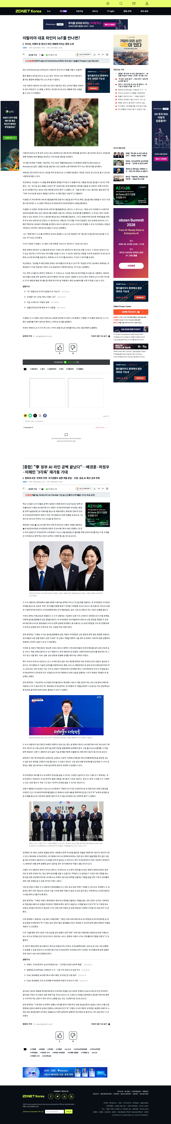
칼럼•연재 (127, 11)
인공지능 (79, 11)
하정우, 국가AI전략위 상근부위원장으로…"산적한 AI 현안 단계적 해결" (54, 964)
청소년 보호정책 (126, 1094)
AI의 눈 (95, 11)
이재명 (34, 1049)
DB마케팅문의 (136, 1091)
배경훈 (42, 1049)
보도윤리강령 (144, 1094)
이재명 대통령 (73, 1052)
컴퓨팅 (25, 48)
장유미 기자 (32, 489)
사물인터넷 (52, 369)
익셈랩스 (81, 369)
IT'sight (110, 11)
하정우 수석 (46, 1052)
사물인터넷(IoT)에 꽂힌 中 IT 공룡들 (41, 307)
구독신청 (68, 1111)
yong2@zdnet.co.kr (44, 336)
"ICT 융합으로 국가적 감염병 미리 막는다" (43, 291)
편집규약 (96, 1094)
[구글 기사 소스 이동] (83, 55)
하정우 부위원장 (59, 1052)
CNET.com (26, 1106)
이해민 (59, 1049)
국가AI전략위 (95, 1049)
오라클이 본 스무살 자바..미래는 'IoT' (41, 296)
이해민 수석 (36, 1056)
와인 (61, 369)
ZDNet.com (34, 1106)
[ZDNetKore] (31, 6)
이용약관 (116, 1094)
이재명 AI (85, 1052)
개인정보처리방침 (106, 1094)
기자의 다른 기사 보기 (99, 336)
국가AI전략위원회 (81, 1049)
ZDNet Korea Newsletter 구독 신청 (33, 1111)
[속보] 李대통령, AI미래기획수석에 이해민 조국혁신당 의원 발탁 (51, 975)
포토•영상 (144, 11)
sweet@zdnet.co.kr (44, 1024)
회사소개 (120, 1091)
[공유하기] (94, 55)
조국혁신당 (47, 1056)
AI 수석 (68, 1049)
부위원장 (35, 1052)
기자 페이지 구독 (52, 55)
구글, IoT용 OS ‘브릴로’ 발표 (38, 302)
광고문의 (127, 1091)
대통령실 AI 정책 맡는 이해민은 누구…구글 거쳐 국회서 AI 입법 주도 (53, 969)
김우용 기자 (32, 55)
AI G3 (95, 1052)
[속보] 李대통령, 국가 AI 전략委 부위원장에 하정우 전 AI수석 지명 (52, 980)
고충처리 (135, 1094)
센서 (43, 369)
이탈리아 (70, 369)
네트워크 (35, 369)
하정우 (51, 1049)
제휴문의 (145, 1091)
